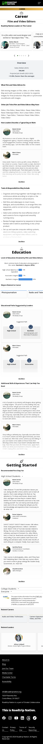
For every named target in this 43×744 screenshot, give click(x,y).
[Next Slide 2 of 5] (29, 55)
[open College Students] (18, 589)
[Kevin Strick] (7, 131)
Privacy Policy (13, 728)
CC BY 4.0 (31, 602)
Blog (4, 664)
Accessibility (6, 681)
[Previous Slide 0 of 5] (14, 55)
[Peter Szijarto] (7, 517)
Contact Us (5, 728)
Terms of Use (22, 728)
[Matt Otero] (7, 155)
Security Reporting (33, 728)
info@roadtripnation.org (11, 692)
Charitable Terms (9, 677)
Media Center (7, 673)
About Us (5, 660)
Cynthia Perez (17, 547)
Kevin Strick (16, 129)
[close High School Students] (22, 476)
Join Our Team (7, 668)
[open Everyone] (11, 591)
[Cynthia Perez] (7, 549)
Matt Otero (16, 152)
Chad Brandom (17, 569)
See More (21, 182)
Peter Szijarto (17, 514)
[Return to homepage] (9, 3)
